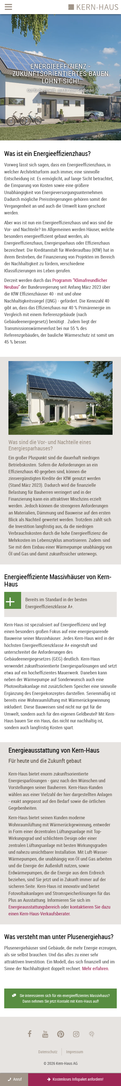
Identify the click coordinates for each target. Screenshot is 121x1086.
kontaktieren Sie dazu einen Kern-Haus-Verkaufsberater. (59, 910)
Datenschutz (47, 1051)
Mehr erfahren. (95, 968)
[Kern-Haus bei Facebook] (29, 1033)
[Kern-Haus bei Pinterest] (60, 1033)
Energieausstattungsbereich (34, 906)
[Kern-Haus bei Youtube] (45, 1033)
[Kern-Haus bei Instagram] (76, 1033)
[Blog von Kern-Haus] (91, 1033)
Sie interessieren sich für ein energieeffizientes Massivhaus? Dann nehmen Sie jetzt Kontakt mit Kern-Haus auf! (65, 998)
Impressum (74, 1051)
